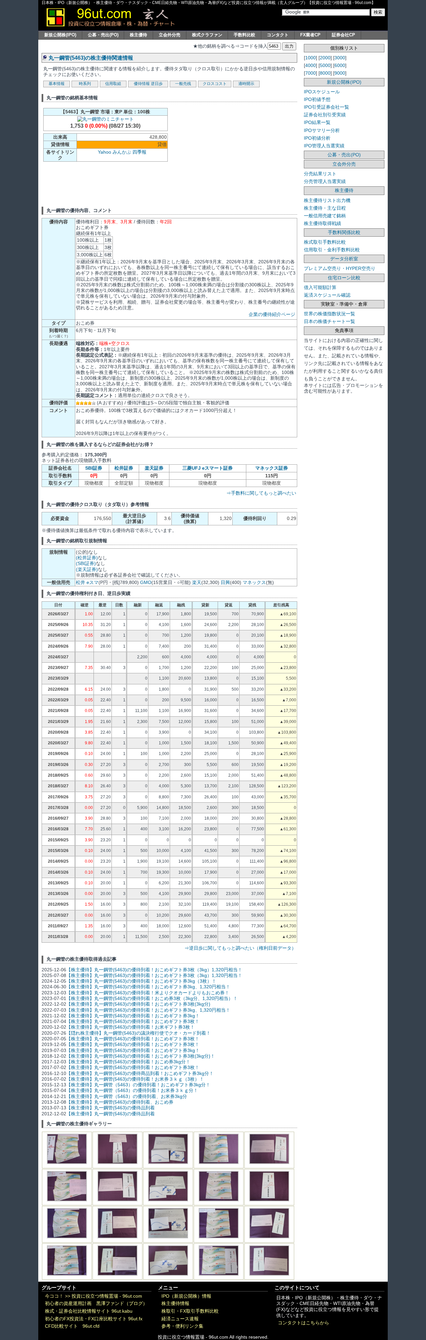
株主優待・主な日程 (325, 208)
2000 (325, 57)
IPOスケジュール (322, 91)
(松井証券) (87, 557)
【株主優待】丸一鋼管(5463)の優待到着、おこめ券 (119, 1102)
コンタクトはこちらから (303, 1322)
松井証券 (123, 468)
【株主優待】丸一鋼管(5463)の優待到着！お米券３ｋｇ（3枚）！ (135, 1079)
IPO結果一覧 (317, 122)
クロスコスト (215, 84)
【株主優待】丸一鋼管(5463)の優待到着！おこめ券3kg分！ (128, 1061)
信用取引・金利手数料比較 (332, 249)
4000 (310, 65)
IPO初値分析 (317, 138)
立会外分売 (169, 34)
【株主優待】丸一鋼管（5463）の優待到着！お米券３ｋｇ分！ (132, 1090)
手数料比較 (244, 34)
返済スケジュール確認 (327, 295)
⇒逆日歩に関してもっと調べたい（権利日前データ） (240, 948)
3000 (339, 57)
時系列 (85, 84)
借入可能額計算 (320, 287)
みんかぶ (121, 152)
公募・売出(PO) (103, 34)
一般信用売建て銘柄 (325, 215)
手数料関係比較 (344, 232)
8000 (325, 73)
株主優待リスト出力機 (327, 200)
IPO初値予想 (317, 99)
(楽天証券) (87, 569)
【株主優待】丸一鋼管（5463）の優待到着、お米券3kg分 (126, 1096)
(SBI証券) (86, 563)
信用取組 (113, 84)
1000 (310, 57)
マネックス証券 (271, 468)
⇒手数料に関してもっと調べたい (261, 493)
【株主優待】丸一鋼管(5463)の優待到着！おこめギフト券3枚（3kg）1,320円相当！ (154, 969)
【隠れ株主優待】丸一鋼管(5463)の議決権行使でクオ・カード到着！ (138, 1033)
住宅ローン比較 (344, 277)
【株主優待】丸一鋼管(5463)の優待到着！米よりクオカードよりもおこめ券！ (147, 992)
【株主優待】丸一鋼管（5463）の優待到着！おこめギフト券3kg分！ (138, 1084)
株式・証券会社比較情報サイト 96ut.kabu (88, 1311)
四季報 (139, 152)
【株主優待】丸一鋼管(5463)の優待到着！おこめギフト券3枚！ (132, 1021)
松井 (80, 582)
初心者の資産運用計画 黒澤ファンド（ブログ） (96, 1303)
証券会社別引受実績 (325, 114)
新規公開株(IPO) (60, 34)
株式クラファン (207, 34)
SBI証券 (93, 468)
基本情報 (57, 84)
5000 (325, 65)
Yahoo (104, 152)
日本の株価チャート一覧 (329, 321)
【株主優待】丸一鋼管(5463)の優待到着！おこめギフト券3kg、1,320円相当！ (148, 986)
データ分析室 (344, 258)
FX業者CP (310, 34)
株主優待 (138, 34)
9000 (339, 73)
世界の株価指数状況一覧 (329, 313)
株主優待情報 (175, 1303)
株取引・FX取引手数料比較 (190, 1311)
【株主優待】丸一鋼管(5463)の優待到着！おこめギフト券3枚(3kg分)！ (140, 1056)
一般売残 (183, 84)
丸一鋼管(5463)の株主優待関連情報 (91, 58)
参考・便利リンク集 (182, 1326)
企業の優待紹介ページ (272, 314)
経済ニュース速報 (180, 1318)
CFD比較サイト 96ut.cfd (72, 1326)
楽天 (196, 582)
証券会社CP (343, 34)
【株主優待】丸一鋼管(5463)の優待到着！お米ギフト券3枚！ (130, 1027)
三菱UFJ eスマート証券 (207, 468)
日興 (225, 582)
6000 (339, 65)
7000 (310, 73)
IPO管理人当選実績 (324, 145)
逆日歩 (157, 84)
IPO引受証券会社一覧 (326, 107)
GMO (145, 582)
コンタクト (278, 34)
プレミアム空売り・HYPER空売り (339, 268)
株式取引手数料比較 (325, 242)
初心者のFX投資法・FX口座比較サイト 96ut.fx (93, 1318)
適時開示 (246, 84)
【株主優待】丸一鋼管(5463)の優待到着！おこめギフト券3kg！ (133, 1015)
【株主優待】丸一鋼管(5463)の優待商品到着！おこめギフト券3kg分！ (140, 1073)
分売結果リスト (320, 173)
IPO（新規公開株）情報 (186, 1296)
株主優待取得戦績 (322, 223)
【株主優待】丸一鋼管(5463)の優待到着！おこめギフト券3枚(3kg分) (138, 1004)
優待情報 (142, 84)
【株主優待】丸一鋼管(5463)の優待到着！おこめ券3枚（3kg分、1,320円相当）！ (152, 998)
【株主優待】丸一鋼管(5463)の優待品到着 (110, 1107)
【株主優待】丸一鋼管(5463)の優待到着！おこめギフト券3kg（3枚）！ (141, 981)
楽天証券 (154, 468)
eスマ (93, 582)
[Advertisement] (227, 153)
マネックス (254, 582)
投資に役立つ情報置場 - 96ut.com (107, 1296)
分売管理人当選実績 (325, 181)
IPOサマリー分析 (322, 130)
